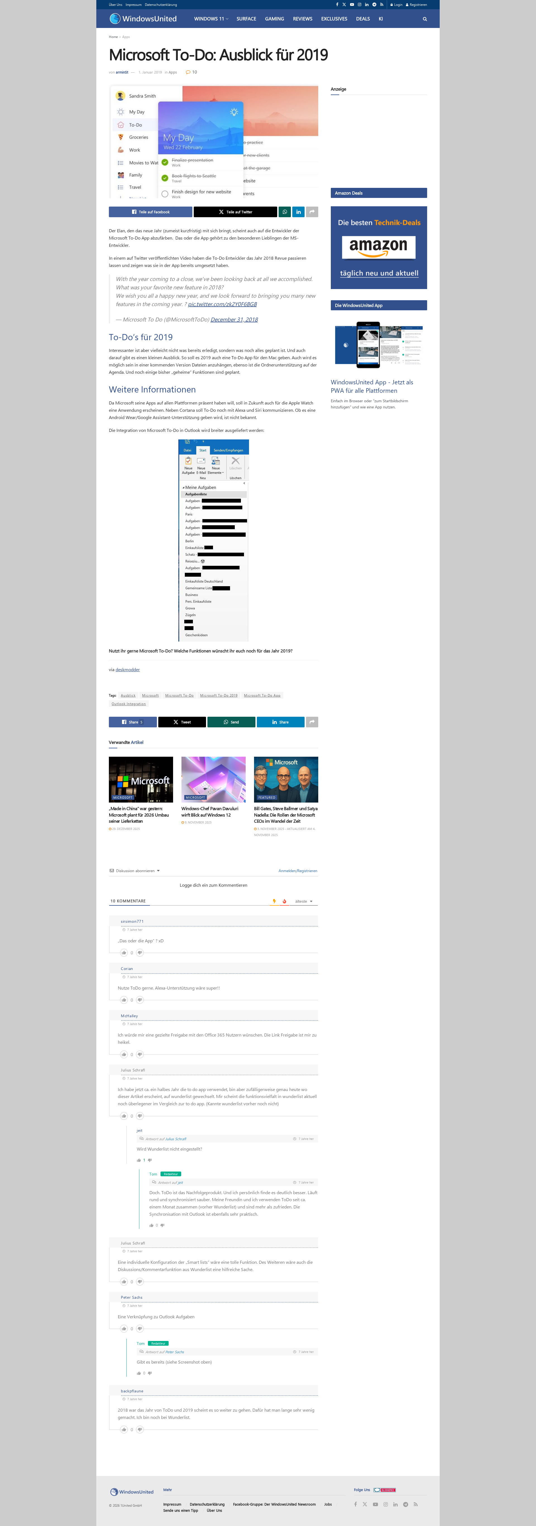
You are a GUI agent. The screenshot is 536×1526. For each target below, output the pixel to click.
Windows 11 (209, 18)
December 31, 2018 (234, 319)
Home (113, 36)
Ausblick (128, 695)
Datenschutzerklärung (161, 4)
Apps (126, 36)
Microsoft (150, 695)
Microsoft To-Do (179, 695)
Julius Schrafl (175, 1138)
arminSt (122, 72)
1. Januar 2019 (150, 72)
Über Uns (115, 4)
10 (194, 72)
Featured (267, 797)
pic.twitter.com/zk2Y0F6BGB (222, 303)
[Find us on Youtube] (352, 4)
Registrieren (418, 4)
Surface (246, 18)
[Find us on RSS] (381, 4)
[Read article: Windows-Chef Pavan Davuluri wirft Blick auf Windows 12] (213, 780)
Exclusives (334, 18)
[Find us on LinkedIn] (366, 4)
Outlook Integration (129, 703)
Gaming (274, 18)
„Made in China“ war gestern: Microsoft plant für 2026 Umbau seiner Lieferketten (139, 814)
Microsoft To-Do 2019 (219, 695)
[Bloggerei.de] (385, 1489)
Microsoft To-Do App (262, 695)
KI (381, 18)
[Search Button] (425, 18)
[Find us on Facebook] (337, 4)
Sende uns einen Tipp (180, 1510)
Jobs (328, 1504)
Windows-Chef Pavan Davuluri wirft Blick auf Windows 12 (209, 811)
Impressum (134, 4)
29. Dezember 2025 (125, 829)
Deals (363, 18)
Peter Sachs (174, 1351)
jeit (180, 1182)
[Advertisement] (379, 142)
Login (398, 4)
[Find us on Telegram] (374, 4)
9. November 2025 (198, 822)
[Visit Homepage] (144, 18)
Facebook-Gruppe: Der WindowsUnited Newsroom (274, 1504)
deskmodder (128, 669)
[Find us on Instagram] (359, 4)
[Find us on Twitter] (344, 4)
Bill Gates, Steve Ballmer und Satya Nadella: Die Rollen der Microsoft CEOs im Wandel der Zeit (286, 814)
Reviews (302, 18)
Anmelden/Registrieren (297, 870)
